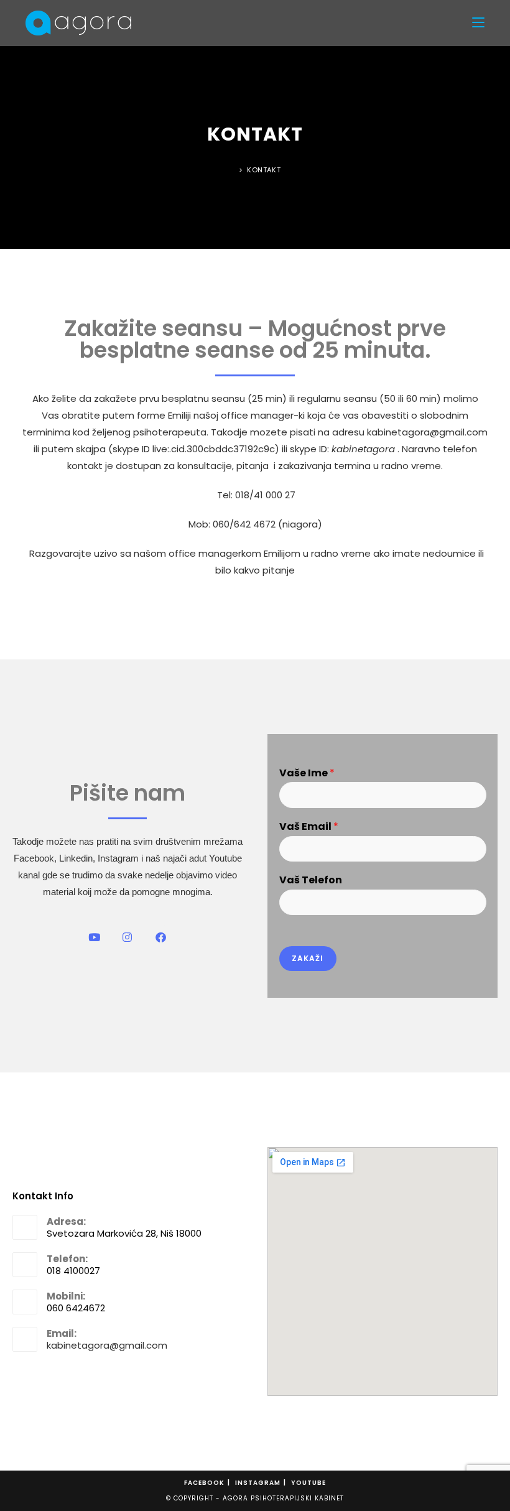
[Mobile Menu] (478, 23)
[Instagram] (128, 938)
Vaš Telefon (310, 880)
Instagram (257, 1482)
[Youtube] (94, 938)
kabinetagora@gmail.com (107, 1345)
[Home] (233, 170)
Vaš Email (308, 827)
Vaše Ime (307, 773)
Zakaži (308, 958)
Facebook (204, 1482)
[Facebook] (161, 938)
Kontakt (263, 170)
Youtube (308, 1482)
